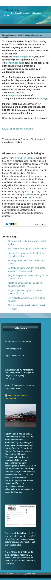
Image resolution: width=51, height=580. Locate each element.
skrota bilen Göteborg (25, 158)
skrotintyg (42, 98)
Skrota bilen (13, 10)
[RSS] (15, 224)
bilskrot (28, 195)
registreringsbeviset (23, 57)
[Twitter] (10, 224)
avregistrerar (14, 95)
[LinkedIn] (12, 224)
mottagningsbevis (14, 63)
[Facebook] (7, 224)
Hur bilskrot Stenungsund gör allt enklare (27, 248)
